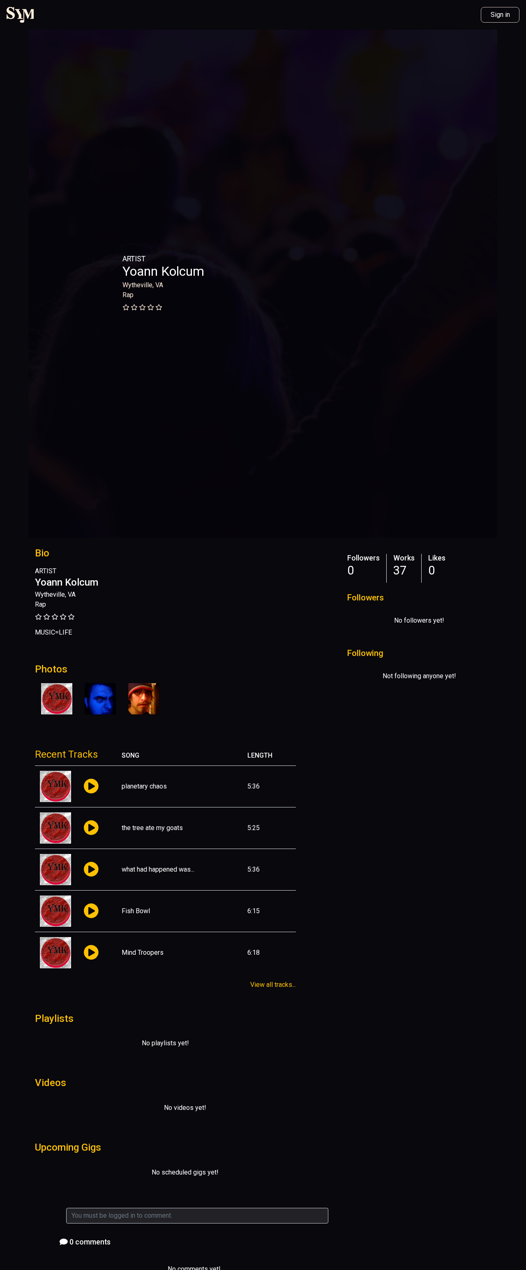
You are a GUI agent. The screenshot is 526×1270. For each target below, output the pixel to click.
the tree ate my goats (152, 828)
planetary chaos (144, 786)
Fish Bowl (136, 911)
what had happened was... (158, 869)
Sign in (500, 15)
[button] (91, 786)
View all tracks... (273, 985)
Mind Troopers (143, 952)
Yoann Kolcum (163, 271)
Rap (128, 295)
